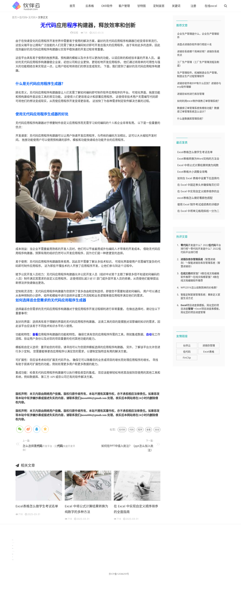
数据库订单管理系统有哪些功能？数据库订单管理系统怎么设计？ (198, 109)
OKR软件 (107, 6)
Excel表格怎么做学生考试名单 (37, 506)
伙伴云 (187, 345)
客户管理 (124, 6)
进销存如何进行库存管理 (190, 93)
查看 (35, 334)
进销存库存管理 (189, 259)
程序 (72, 25)
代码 (131, 429)
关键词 (176, 6)
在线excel (211, 6)
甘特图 (141, 6)
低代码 (23, 17)
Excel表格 (208, 351)
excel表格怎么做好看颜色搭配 (195, 198)
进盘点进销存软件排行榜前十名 (194, 44)
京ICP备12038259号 (119, 573)
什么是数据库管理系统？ (190, 118)
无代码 (32, 17)
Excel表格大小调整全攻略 (192, 171)
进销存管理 (209, 345)
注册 (193, 6)
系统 (200, 259)
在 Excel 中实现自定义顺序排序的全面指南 (136, 509)
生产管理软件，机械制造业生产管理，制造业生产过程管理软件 (198, 74)
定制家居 (158, 6)
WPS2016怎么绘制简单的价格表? (199, 287)
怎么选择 (28, 446)
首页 (72, 6)
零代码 (184, 245)
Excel (184, 305)
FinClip (187, 357)
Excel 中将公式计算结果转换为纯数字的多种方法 (86, 509)
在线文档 (186, 273)
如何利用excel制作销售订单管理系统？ (198, 100)
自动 (149, 334)
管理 (190, 308)
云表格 (89, 6)
